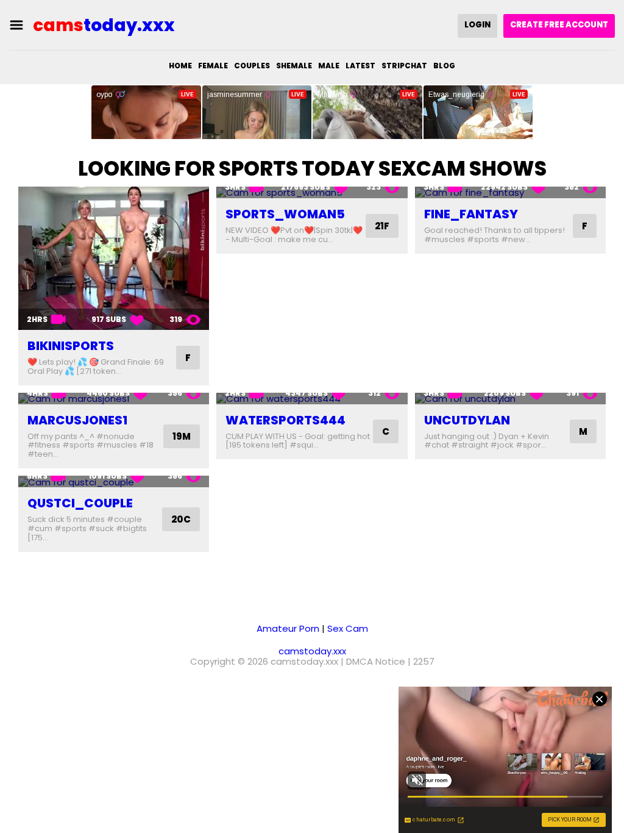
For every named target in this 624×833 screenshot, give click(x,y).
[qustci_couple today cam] (113, 481)
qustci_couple (80, 503)
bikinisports (70, 345)
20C (181, 519)
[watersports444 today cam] (311, 398)
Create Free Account (559, 24)
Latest (360, 65)
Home (180, 65)
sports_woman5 (285, 214)
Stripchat (404, 65)
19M (181, 436)
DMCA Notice (375, 661)
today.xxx (104, 25)
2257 (423, 661)
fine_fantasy (471, 214)
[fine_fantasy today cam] (510, 192)
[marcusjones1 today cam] (113, 398)
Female (213, 65)
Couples (252, 65)
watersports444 (285, 420)
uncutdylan (467, 420)
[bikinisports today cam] (113, 258)
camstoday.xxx (312, 651)
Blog (444, 65)
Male (328, 65)
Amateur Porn (288, 628)
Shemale (294, 65)
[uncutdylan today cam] (510, 398)
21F (382, 226)
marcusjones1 (77, 420)
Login (477, 24)
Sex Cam (347, 628)
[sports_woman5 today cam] (311, 192)
